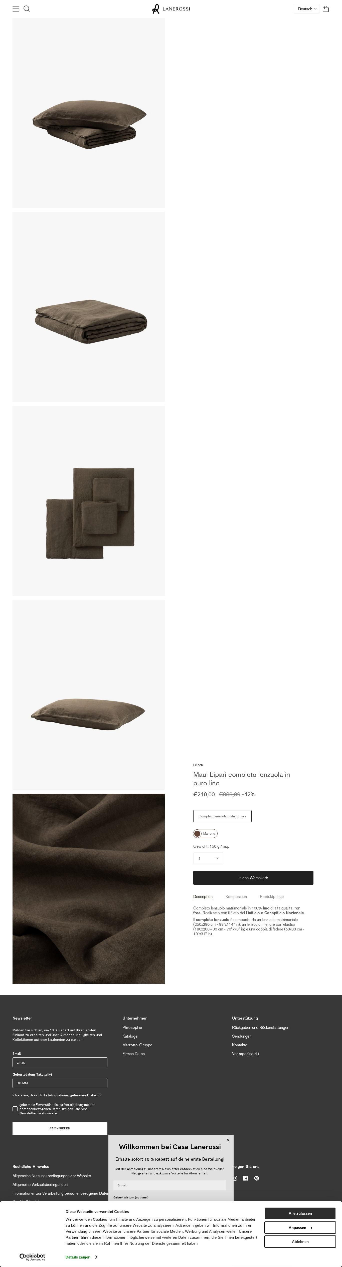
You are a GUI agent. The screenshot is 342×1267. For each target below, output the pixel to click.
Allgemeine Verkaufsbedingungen (40, 1184)
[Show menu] (16, 9)
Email (17, 1054)
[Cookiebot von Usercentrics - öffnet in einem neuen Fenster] (32, 1257)
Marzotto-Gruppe (137, 1045)
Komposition (236, 896)
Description (203, 896)
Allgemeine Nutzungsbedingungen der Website (52, 1175)
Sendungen (241, 1036)
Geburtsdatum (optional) (130, 1197)
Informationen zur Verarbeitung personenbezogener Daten (61, 1193)
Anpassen (297, 1227)
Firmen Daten (133, 1053)
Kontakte (239, 1045)
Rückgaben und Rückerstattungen (260, 1027)
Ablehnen (300, 1241)
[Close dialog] (228, 1140)
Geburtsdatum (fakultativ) (32, 1074)
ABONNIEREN (59, 1128)
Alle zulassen (300, 1213)
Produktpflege (272, 896)
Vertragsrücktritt (245, 1053)
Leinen (198, 765)
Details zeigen (78, 1257)
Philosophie (132, 1027)
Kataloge (129, 1036)
